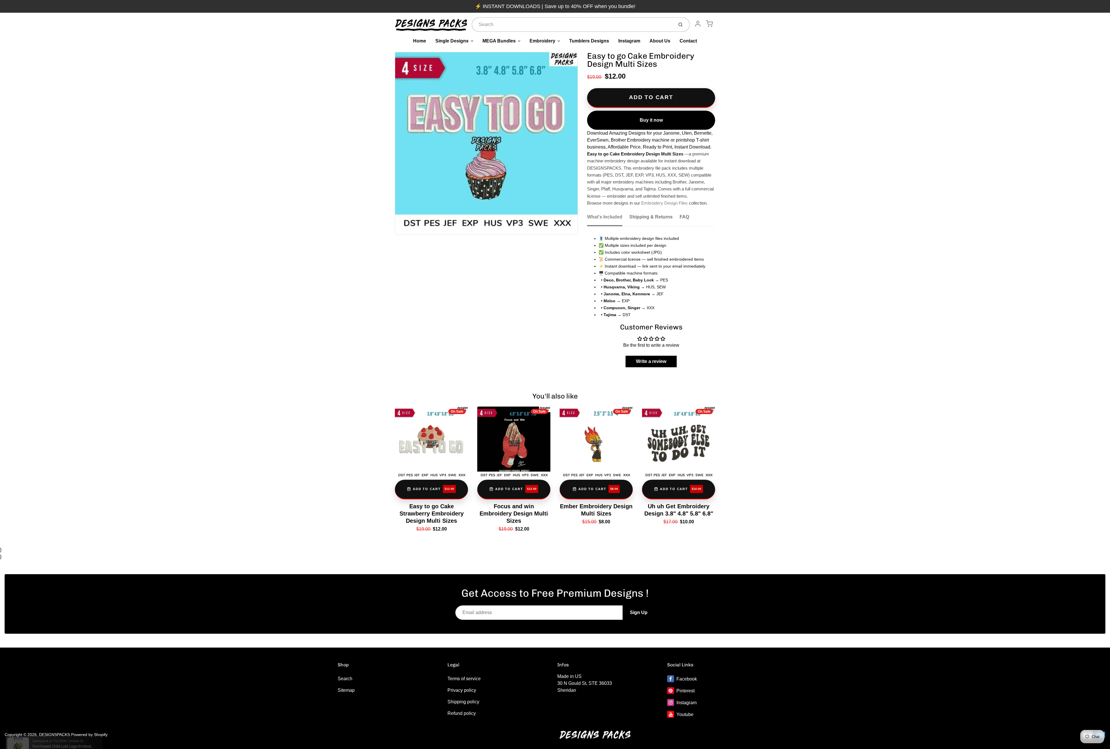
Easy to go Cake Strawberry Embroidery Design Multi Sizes (431, 513)
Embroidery (542, 40)
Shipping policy (463, 701)
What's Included (604, 216)
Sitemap (346, 690)
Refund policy (461, 713)
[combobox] (572, 24)
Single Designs (452, 40)
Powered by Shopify (89, 734)
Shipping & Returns (651, 216)
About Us (660, 40)
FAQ (684, 216)
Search (345, 678)
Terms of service (464, 678)
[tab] (608, 218)
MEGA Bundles (499, 40)
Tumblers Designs (589, 40)
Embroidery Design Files (664, 203)
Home (419, 40)
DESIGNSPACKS (54, 734)
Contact (688, 40)
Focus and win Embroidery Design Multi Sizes (514, 513)
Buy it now (651, 120)
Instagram (629, 40)
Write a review (651, 361)
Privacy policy (461, 690)
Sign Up (639, 612)
